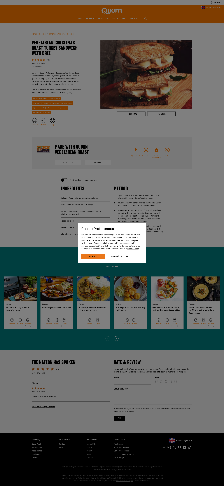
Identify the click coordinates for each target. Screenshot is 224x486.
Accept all (93, 256)
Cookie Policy (133, 249)
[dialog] (112, 243)
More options (116, 256)
